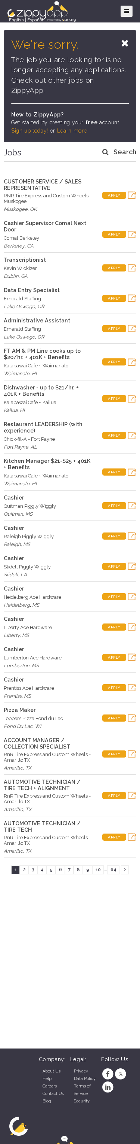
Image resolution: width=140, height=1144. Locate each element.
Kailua (11, 410)
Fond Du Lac (18, 726)
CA (30, 246)
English (16, 19)
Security (82, 1101)
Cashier (14, 497)
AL (34, 447)
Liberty (12, 635)
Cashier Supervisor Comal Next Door (45, 226)
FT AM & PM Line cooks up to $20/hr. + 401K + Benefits (42, 354)
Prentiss (13, 696)
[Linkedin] (107, 1087)
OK (33, 209)
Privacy (81, 1071)
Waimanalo (16, 373)
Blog (47, 1101)
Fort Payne (16, 447)
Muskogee (16, 209)
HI (34, 373)
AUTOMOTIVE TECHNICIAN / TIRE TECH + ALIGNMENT (42, 785)
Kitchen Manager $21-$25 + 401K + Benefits (47, 464)
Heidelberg (17, 605)
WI (38, 726)
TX (28, 768)
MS (28, 514)
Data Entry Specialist (32, 290)
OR (40, 306)
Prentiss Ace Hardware (29, 688)
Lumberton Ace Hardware (33, 658)
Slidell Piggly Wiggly (27, 567)
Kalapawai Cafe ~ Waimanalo (36, 365)
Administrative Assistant (37, 320)
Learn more (72, 131)
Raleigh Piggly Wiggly (29, 536)
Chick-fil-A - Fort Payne (29, 439)
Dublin (11, 276)
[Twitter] (120, 1074)
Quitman (13, 514)
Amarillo (13, 768)
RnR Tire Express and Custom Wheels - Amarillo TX (47, 757)
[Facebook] (107, 1074)
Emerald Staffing (22, 298)
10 (98, 869)
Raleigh (12, 544)
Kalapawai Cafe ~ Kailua (30, 402)
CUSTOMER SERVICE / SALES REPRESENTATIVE (42, 184)
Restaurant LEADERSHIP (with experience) (43, 427)
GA (24, 276)
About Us (51, 1071)
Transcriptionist (25, 260)
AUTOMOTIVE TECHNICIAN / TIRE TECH (42, 826)
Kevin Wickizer (20, 268)
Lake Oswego (19, 306)
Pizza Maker (19, 710)
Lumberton (16, 665)
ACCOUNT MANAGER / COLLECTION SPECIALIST (37, 743)
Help (47, 1078)
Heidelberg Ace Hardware (32, 597)
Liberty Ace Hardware (28, 627)
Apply (114, 195)
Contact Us (53, 1093)
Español (35, 19)
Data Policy (85, 1078)
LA (24, 574)
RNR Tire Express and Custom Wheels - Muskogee (47, 198)
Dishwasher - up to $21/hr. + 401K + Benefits (41, 390)
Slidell (11, 574)
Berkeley (14, 246)
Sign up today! (29, 131)
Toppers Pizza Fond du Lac (33, 718)
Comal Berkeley (21, 238)
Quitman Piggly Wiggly (30, 506)
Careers (50, 1086)
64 (113, 869)
